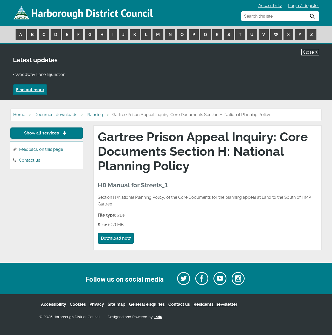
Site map (116, 304)
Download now (116, 238)
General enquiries (147, 304)
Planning (95, 114)
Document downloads (55, 114)
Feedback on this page (41, 149)
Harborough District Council (92, 13)
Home (19, 114)
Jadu (158, 317)
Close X (310, 52)
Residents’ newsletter (215, 304)
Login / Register (303, 5)
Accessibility (270, 5)
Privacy (96, 304)
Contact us (29, 160)
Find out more (30, 89)
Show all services (42, 133)
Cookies (78, 304)
